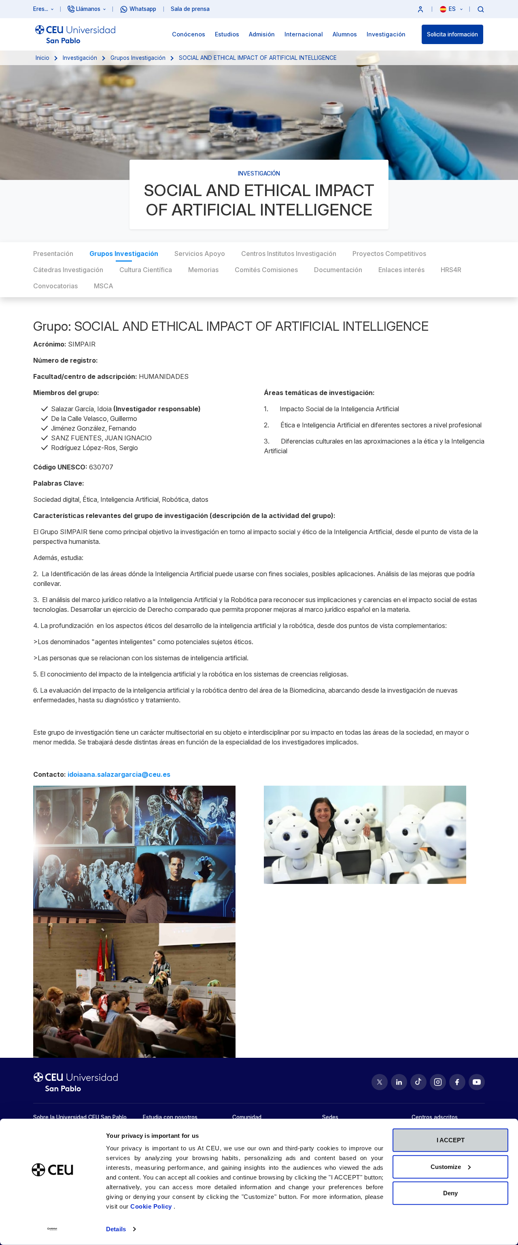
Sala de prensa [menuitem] (190, 9)
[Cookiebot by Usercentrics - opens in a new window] (52, 1229)
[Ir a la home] (75, 34)
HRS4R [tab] (451, 270)
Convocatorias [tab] (55, 286)
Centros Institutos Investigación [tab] (288, 253)
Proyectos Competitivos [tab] (389, 253)
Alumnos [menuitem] (345, 34)
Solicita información (452, 34)
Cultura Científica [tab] (145, 270)
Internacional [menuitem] (303, 34)
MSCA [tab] (103, 286)
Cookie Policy (152, 1206)
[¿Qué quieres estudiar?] (481, 9)
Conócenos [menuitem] (188, 34)
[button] (420, 9)
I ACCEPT (451, 1140)
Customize (446, 1166)
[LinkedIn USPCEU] (399, 1082)
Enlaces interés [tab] (401, 270)
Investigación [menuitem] (386, 34)
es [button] (453, 9)
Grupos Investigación (138, 58)
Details (116, 1229)
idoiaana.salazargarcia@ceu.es (119, 774)
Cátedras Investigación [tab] (68, 270)
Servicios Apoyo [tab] (199, 253)
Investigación (80, 58)
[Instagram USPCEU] (438, 1082)
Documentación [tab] (338, 270)
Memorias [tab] (203, 270)
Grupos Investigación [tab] (123, 253)
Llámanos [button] (88, 9)
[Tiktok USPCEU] (418, 1082)
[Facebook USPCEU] (457, 1082)
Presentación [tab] (53, 253)
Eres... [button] (40, 9)
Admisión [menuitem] (262, 34)
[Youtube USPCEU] (477, 1082)
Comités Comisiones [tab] (266, 270)
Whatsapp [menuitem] (143, 9)
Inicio (42, 58)
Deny (450, 1193)
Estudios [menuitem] (227, 34)
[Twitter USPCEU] (380, 1082)
